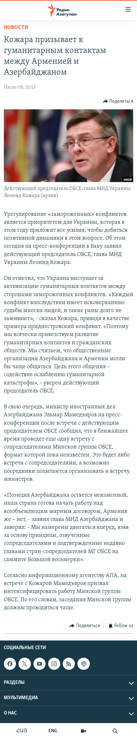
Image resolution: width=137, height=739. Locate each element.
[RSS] (69, 664)
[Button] (118, 101)
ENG (52, 731)
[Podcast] (83, 664)
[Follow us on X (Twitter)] (24, 664)
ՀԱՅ (21, 731)
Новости (16, 28)
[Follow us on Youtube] (39, 664)
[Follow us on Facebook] (10, 664)
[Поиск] (115, 731)
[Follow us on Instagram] (54, 664)
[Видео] (83, 731)
